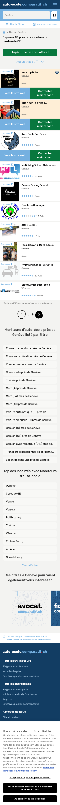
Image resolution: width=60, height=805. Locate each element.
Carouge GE (13, 493)
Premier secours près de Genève (26, 364)
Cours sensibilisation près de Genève (29, 356)
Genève (11, 485)
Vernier (10, 501)
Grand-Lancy (14, 557)
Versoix (10, 509)
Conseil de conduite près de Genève (28, 348)
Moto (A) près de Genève (21, 388)
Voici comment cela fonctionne (20, 694)
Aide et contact (11, 717)
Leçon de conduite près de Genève (28, 459)
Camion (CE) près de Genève (23, 435)
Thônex (11, 525)
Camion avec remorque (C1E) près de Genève (29, 444)
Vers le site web (15, 93)
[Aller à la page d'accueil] (26, 4)
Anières (11, 549)
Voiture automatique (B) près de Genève (26, 412)
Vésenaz (11, 533)
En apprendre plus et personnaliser (30, 777)
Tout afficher (30, 565)
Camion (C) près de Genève (23, 428)
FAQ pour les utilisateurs (15, 666)
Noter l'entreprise (12, 671)
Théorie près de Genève (21, 380)
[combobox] (26, 15)
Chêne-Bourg (14, 541)
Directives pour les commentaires (21, 676)
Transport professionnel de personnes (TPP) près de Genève (30, 452)
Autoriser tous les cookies (29, 799)
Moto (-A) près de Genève (22, 396)
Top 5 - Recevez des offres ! (30, 52)
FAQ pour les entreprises (15, 689)
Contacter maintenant (45, 93)
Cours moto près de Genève (23, 372)
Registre (7, 699)
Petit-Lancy (13, 517)
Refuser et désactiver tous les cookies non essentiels (30, 788)
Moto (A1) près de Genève (22, 404)
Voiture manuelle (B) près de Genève (29, 420)
